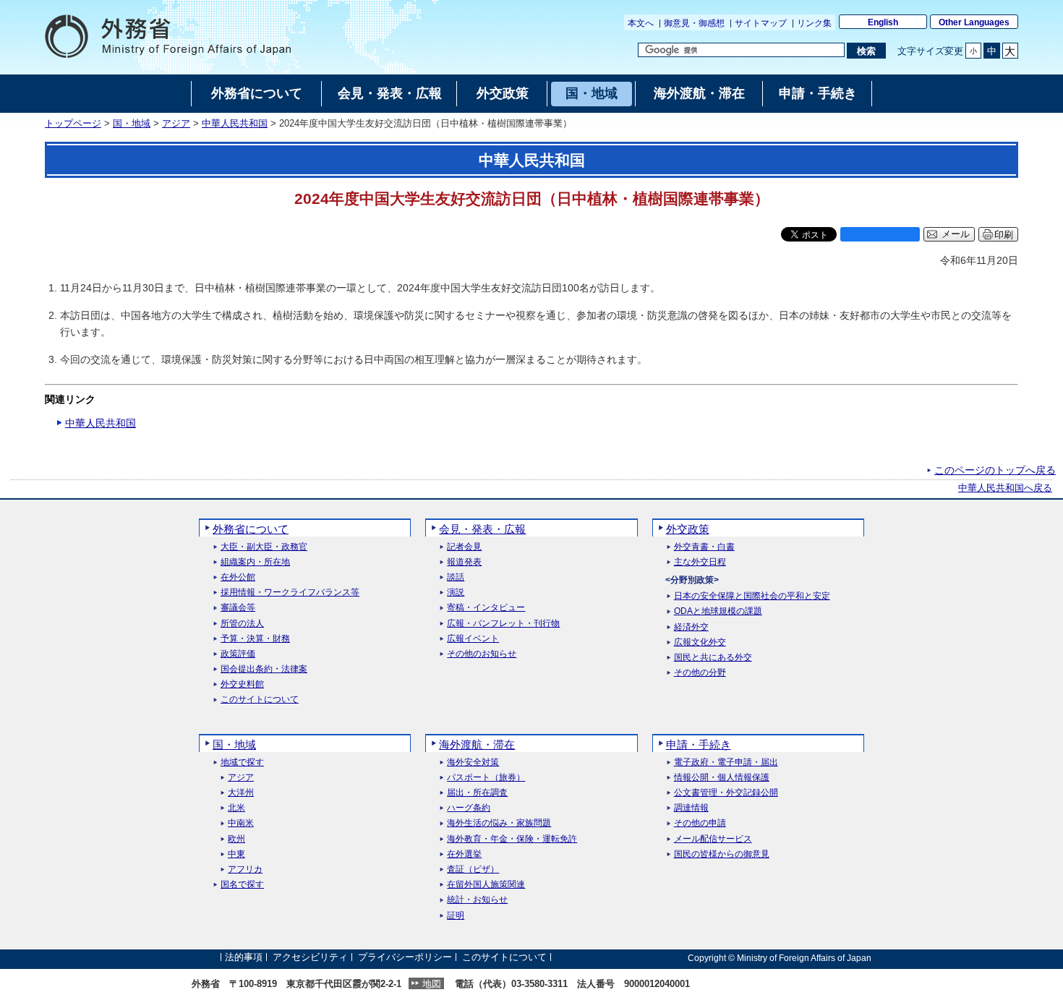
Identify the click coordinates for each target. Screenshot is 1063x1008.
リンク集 (814, 23)
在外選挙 (464, 854)
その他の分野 (700, 673)
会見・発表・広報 (482, 529)
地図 (431, 983)
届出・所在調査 (477, 793)
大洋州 (241, 793)
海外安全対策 (473, 762)
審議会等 (238, 607)
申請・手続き (698, 744)
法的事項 (243, 957)
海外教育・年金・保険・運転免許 (512, 839)
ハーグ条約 (468, 808)
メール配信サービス (713, 839)
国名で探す (242, 884)
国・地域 (131, 124)
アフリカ (245, 869)
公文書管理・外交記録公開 (726, 793)
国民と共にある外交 (713, 657)
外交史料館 (242, 684)
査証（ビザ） (473, 869)
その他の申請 (700, 823)
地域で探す (242, 762)
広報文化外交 (700, 642)
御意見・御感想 (694, 23)
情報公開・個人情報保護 (721, 777)
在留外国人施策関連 (486, 884)
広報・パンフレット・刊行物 (503, 623)
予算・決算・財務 (255, 639)
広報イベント (473, 639)
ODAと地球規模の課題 (718, 611)
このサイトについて (260, 699)
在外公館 (238, 577)
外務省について (251, 529)
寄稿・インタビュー (486, 607)
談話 (455, 577)
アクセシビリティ (310, 957)
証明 (455, 916)
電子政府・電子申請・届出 (726, 762)
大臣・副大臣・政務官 (264, 547)
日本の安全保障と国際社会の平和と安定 (752, 596)
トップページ (73, 124)
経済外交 (691, 627)
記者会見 (464, 547)
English (883, 22)
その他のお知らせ (481, 654)
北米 (236, 808)
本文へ (641, 23)
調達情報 (691, 808)
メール (956, 234)
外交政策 (687, 529)
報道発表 (464, 562)
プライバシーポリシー (405, 957)
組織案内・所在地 (255, 562)
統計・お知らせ (477, 900)
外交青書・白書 (704, 547)
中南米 (241, 823)
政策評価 (238, 654)
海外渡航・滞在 (477, 744)
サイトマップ (761, 23)
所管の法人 (242, 623)
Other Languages (974, 22)
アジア (176, 124)
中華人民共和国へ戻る (1005, 488)
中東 (236, 854)
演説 (455, 592)
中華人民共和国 (235, 124)
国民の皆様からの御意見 (721, 854)
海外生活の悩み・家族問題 (499, 823)
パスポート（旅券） (486, 777)
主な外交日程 (700, 562)
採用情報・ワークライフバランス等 (290, 592)
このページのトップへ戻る (995, 470)
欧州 (236, 839)
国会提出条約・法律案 (264, 669)
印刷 (1003, 234)
